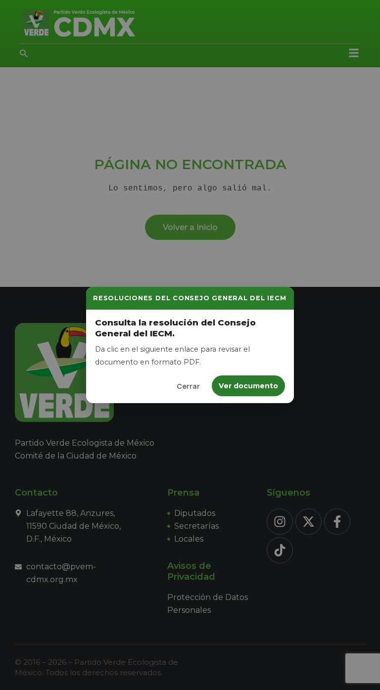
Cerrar (188, 386)
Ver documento (248, 385)
